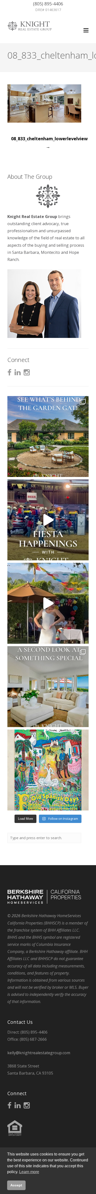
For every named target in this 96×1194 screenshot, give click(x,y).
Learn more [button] (29, 1172)
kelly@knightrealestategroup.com (38, 1052)
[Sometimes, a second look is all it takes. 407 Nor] (48, 686)
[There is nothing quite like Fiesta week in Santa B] (48, 519)
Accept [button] (16, 1185)
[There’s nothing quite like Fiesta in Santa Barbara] (48, 603)
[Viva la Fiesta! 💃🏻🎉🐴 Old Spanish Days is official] (48, 770)
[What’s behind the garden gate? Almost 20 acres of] (48, 436)
